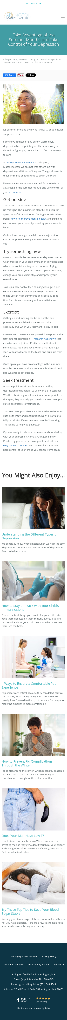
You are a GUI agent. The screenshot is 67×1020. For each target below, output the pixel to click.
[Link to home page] (23, 16)
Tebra (47, 1008)
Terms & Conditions (13, 964)
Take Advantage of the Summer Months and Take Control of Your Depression (31, 61)
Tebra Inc (32, 956)
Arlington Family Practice (15, 59)
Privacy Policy (49, 956)
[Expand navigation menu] (62, 16)
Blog (33, 59)
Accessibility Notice (38, 964)
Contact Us (58, 964)
